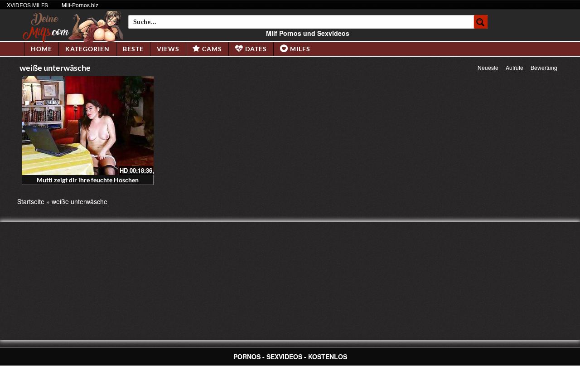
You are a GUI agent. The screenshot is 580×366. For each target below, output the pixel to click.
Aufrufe (514, 67)
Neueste (488, 67)
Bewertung (544, 67)
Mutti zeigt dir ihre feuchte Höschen (88, 180)
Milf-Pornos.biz (80, 5)
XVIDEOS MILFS (27, 5)
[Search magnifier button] (481, 22)
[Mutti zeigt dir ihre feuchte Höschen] (88, 125)
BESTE (133, 49)
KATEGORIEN (87, 49)
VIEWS (168, 49)
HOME (41, 49)
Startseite (30, 201)
